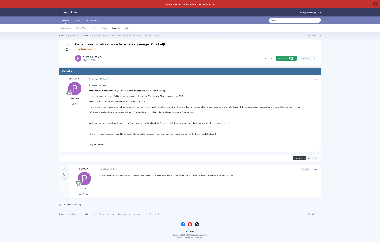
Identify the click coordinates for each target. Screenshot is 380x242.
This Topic (307, 20)
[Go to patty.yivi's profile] (78, 58)
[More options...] (316, 79)
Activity (77, 20)
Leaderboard (65, 28)
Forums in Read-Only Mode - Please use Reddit (188, 4)
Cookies (190, 231)
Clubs (126, 28)
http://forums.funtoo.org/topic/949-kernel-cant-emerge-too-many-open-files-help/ (127, 90)
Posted (98, 79)
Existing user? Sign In (309, 12)
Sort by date (313, 158)
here (142, 175)
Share (269, 58)
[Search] (317, 20)
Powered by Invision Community (190, 238)
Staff (95, 28)
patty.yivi (96, 56)
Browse (65, 20)
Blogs (104, 28)
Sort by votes (299, 158)
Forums (115, 28)
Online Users (81, 28)
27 (75, 104)
